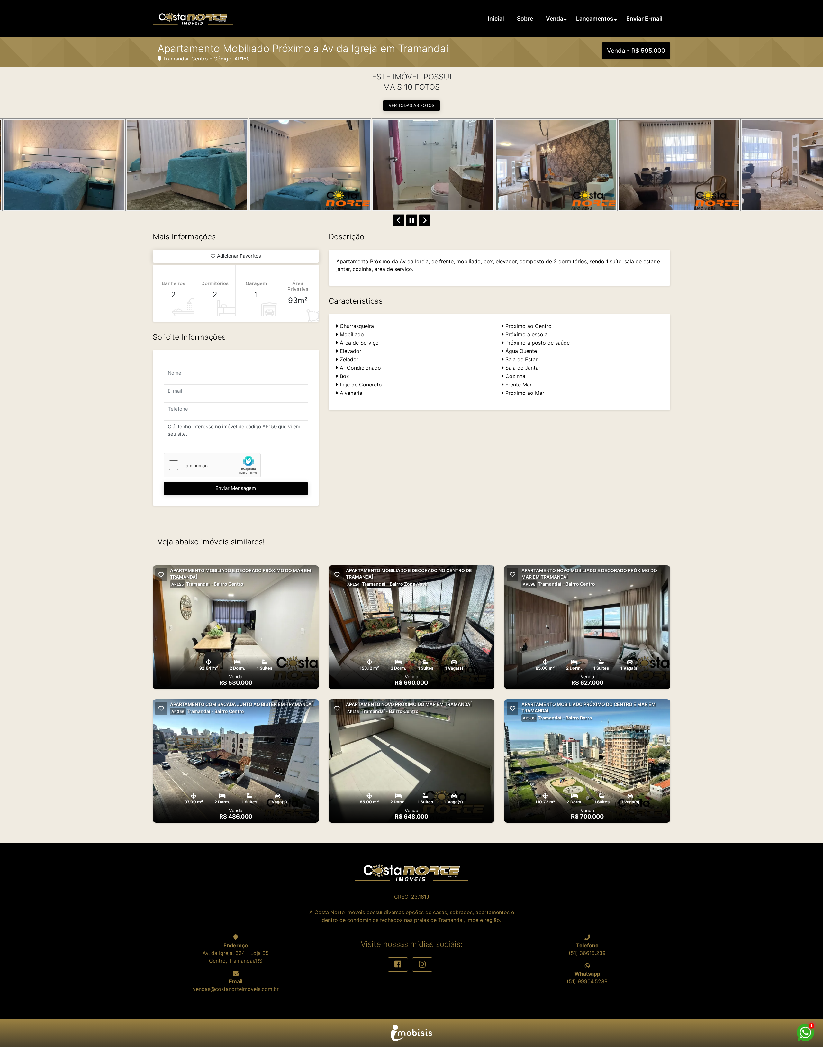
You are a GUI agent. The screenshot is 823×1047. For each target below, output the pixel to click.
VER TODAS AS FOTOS (411, 105)
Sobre (525, 18)
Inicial (496, 18)
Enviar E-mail (644, 18)
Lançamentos (594, 18)
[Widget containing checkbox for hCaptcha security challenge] (212, 465)
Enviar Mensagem (235, 488)
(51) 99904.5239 (587, 981)
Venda (554, 18)
